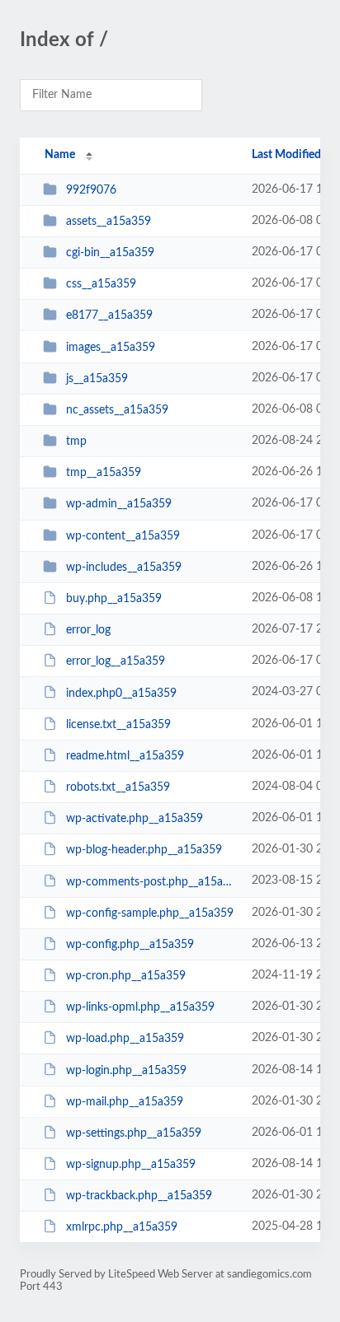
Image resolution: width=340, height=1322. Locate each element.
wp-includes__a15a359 (124, 567)
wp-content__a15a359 (123, 536)
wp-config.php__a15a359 (130, 945)
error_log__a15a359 (115, 661)
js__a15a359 (97, 379)
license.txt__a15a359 (118, 725)
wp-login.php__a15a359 (126, 1070)
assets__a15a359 (108, 221)
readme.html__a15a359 (125, 756)
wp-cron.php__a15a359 (126, 976)
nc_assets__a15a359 (117, 410)
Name (60, 155)
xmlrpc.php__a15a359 (121, 1227)
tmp (76, 441)
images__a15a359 (110, 347)
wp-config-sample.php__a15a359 (150, 913)
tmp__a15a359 (103, 473)
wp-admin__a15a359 (119, 504)
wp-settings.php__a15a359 (133, 1133)
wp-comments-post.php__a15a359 (151, 881)
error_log (88, 630)
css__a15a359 (101, 284)
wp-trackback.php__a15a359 (139, 1196)
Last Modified (286, 155)
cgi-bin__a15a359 (110, 253)
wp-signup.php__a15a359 (131, 1164)
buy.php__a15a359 (114, 599)
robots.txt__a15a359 (118, 787)
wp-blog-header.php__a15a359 (144, 850)
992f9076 (91, 190)
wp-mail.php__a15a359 (124, 1102)
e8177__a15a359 (109, 315)
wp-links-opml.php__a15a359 (140, 1007)
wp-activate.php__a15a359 (134, 818)
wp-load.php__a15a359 (125, 1038)
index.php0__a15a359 (121, 692)
